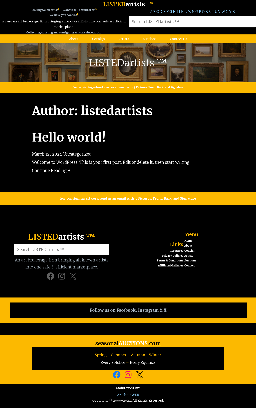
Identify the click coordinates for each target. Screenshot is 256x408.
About (188, 245)
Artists (188, 255)
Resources (176, 250)
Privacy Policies (172, 255)
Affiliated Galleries (170, 265)
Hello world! (69, 137)
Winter (155, 355)
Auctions (190, 260)
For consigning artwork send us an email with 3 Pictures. (110, 87)
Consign (189, 250)
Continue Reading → (51, 170)
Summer (118, 355)
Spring (101, 355)
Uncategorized (77, 154)
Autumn (138, 355)
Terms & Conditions (170, 260)
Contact (189, 265)
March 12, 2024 (47, 154)
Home (188, 240)
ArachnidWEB (128, 395)
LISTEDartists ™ (128, 63)
